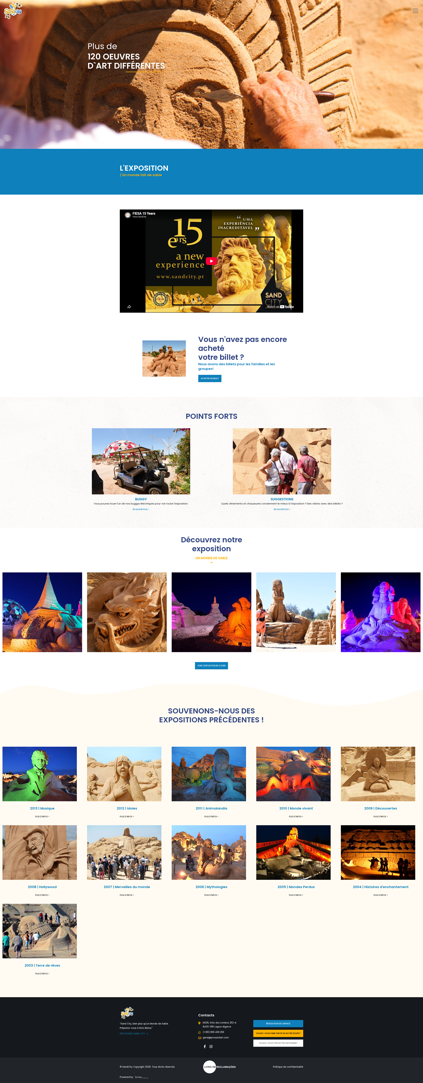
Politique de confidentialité (288, 1066)
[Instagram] (211, 1046)
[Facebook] (205, 1046)
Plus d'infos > (42, 816)
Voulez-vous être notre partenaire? (278, 1043)
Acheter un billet (210, 378)
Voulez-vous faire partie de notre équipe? (278, 1033)
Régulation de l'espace (278, 1023)
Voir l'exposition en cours (211, 665)
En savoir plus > (141, 509)
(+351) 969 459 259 (213, 1032)
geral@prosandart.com (216, 1037)
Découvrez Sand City (133, 1033)
